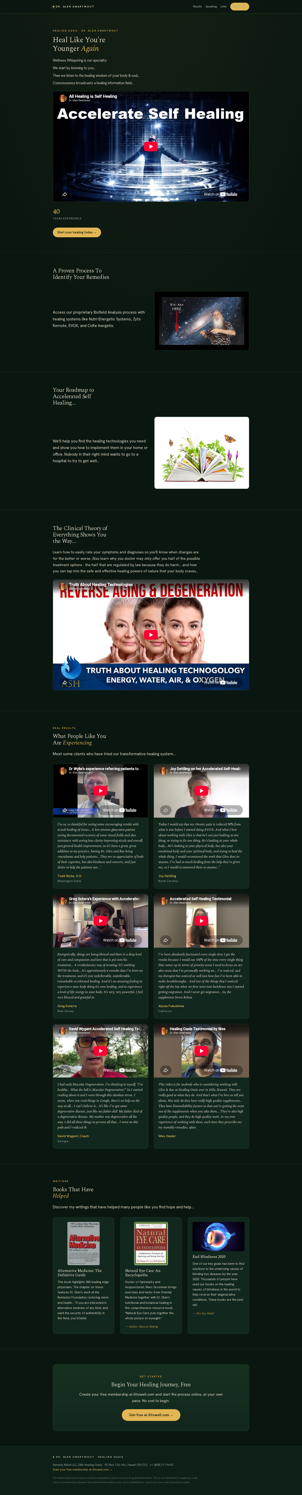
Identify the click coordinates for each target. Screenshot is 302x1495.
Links (224, 6)
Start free (240, 6)
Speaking (211, 6)
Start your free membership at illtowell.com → (82, 1469)
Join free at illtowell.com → (151, 1415)
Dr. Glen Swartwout (75, 6)
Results (197, 6)
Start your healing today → (77, 232)
